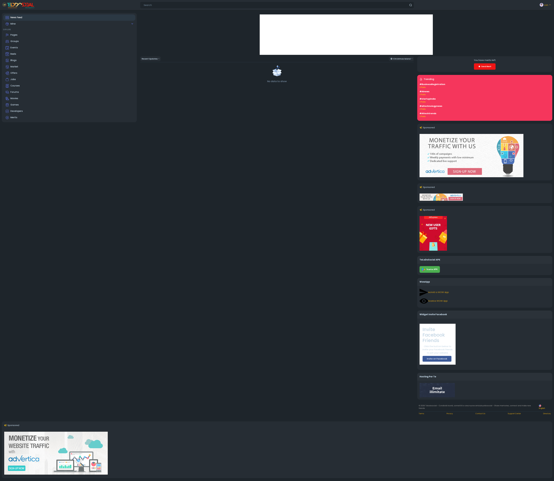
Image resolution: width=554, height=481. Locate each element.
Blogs (13, 60)
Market (14, 66)
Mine (13, 23)
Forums (14, 92)
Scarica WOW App (438, 300)
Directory (547, 413)
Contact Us (480, 413)
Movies (14, 98)
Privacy (450, 413)
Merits (13, 117)
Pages (13, 34)
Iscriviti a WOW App (438, 292)
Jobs (13, 79)
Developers (16, 111)
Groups (14, 41)
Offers (13, 72)
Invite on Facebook (437, 358)
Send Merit (486, 66)
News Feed (16, 17)
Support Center (514, 413)
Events (14, 47)
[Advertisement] (346, 34)
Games (14, 104)
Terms (421, 413)
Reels (13, 53)
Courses (15, 85)
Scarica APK (432, 269)
